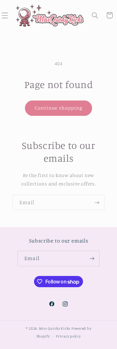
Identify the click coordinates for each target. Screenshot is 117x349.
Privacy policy (68, 336)
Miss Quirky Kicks (55, 328)
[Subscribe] (97, 202)
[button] (95, 15)
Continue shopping (58, 108)
